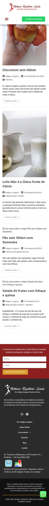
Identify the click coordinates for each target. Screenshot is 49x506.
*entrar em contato (32, 472)
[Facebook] (27, 414)
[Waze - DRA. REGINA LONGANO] (8, 463)
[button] (6, 19)
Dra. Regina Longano (24, 422)
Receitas (9, 80)
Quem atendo (25, 427)
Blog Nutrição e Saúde (15, 196)
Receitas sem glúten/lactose (17, 252)
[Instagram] (22, 414)
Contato (24, 448)
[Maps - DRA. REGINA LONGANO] (18, 463)
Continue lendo (13, 100)
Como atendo (23, 432)
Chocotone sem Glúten (19, 70)
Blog (24, 443)
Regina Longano (12, 76)
